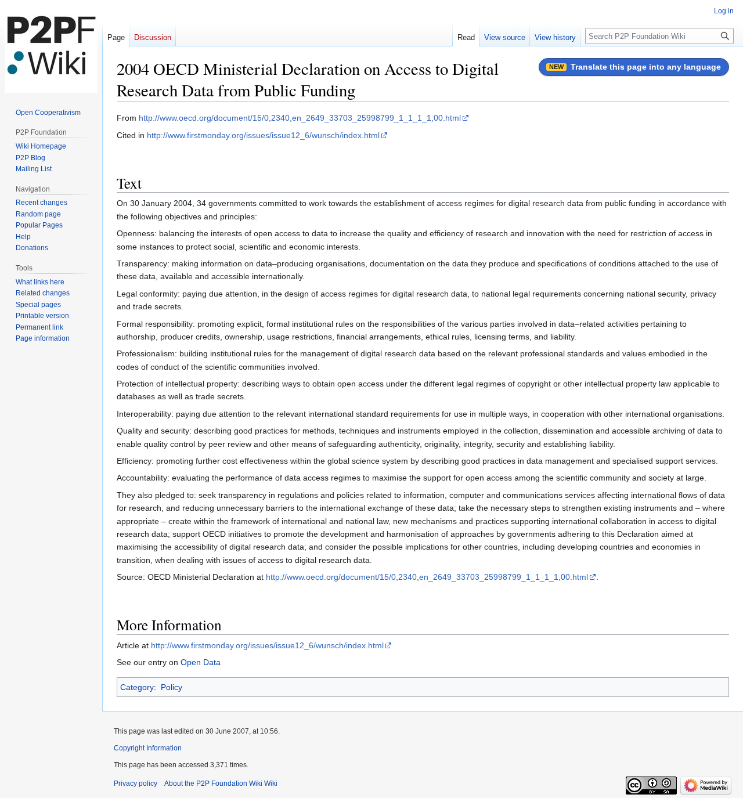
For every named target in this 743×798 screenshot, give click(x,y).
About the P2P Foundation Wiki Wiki (220, 783)
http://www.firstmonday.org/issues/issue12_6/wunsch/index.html (263, 135)
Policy (171, 687)
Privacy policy (135, 783)
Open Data (201, 662)
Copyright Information (148, 748)
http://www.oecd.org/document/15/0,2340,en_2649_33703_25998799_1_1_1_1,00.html (300, 117)
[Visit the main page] (51, 46)
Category (137, 687)
